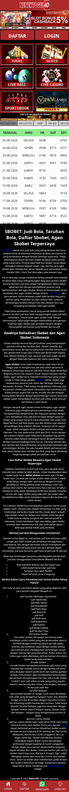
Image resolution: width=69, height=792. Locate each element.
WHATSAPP (42, 789)
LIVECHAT (60, 789)
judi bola (40, 380)
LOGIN (8, 789)
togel (63, 725)
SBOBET (7, 250)
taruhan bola (54, 293)
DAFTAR (17, 36)
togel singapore (56, 765)
